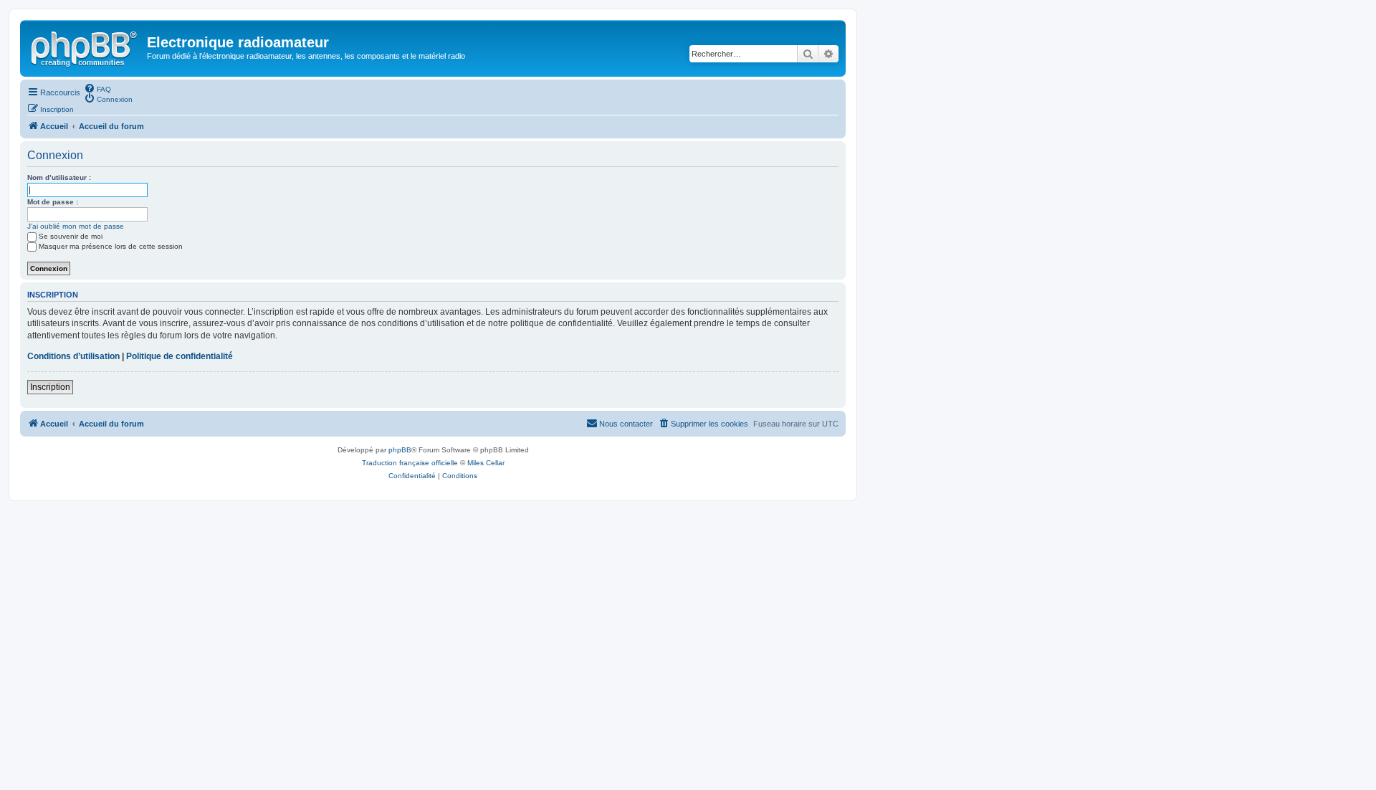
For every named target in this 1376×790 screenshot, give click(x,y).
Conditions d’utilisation (73, 356)
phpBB (399, 450)
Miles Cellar (486, 463)
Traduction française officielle (410, 463)
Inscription (50, 387)
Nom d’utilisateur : (59, 177)
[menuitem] (97, 88)
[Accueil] (85, 47)
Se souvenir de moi (70, 236)
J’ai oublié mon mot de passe (75, 226)
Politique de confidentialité (179, 356)
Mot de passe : (52, 202)
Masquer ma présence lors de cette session (111, 246)
